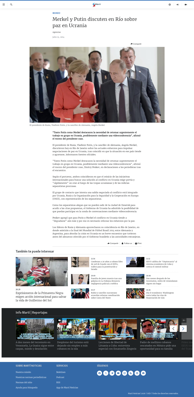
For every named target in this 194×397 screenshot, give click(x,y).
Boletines (60, 372)
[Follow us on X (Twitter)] (105, 373)
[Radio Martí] (178, 5)
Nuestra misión (23, 372)
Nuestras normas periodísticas (31, 377)
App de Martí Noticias (67, 387)
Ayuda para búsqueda (26, 387)
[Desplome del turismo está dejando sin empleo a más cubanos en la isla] (76, 329)
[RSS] (130, 373)
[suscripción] (143, 373)
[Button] (136, 43)
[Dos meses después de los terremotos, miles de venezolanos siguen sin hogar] (135, 279)
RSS (58, 382)
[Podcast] (170, 5)
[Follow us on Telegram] (112, 373)
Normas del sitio (24, 382)
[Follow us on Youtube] (118, 373)
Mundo (56, 13)
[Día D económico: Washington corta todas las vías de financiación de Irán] (135, 293)
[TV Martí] (186, 5)
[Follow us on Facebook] (99, 373)
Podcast (60, 377)
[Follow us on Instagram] (124, 373)
